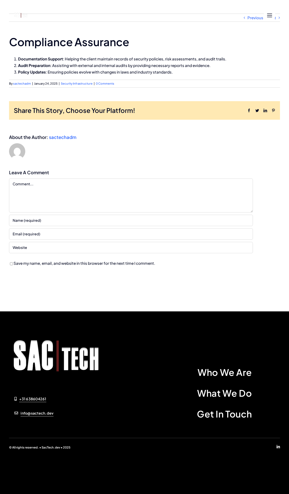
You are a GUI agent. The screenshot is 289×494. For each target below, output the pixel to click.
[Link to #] (269, 15)
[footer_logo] (21, 12)
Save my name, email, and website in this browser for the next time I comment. (84, 263)
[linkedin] (278, 446)
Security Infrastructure (77, 83)
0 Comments (105, 83)
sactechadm (22, 83)
